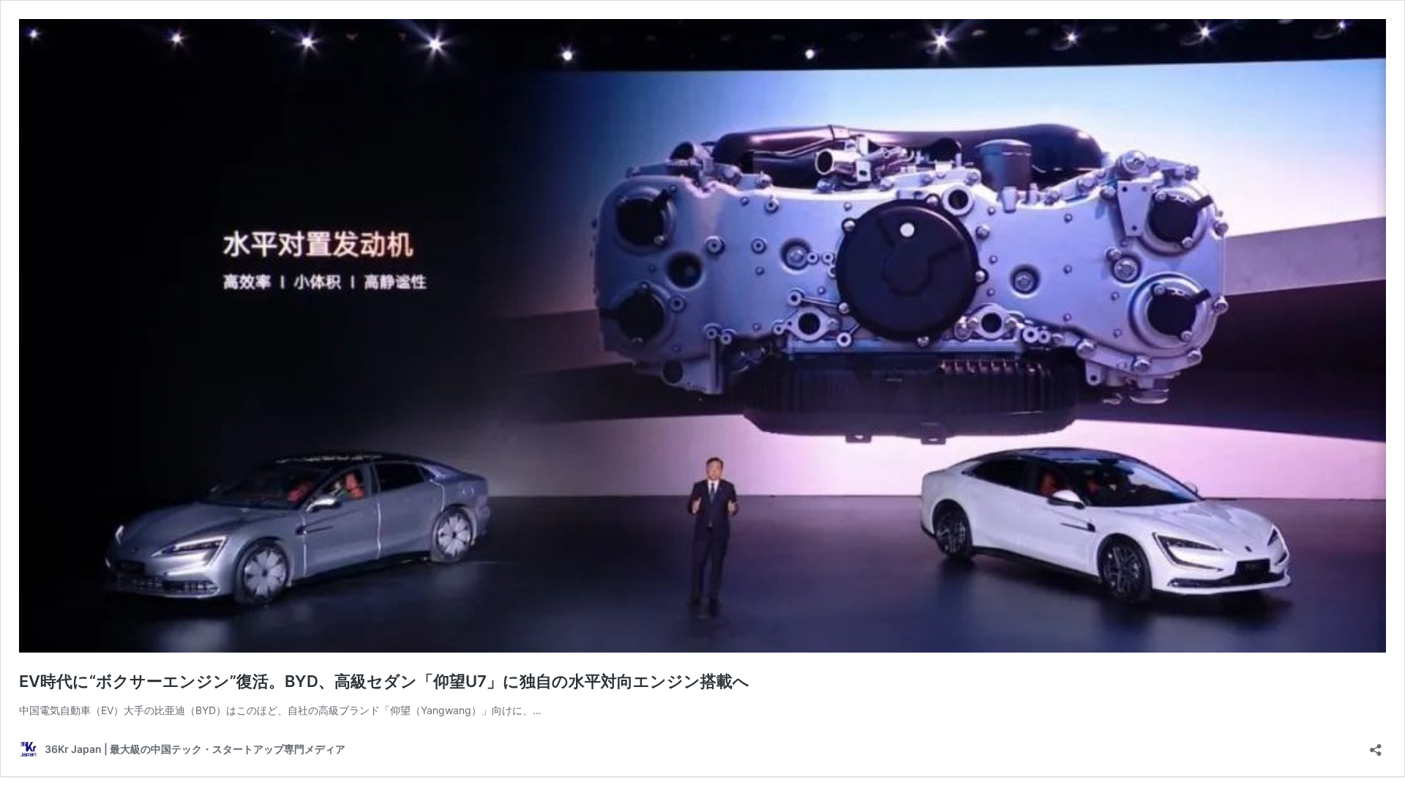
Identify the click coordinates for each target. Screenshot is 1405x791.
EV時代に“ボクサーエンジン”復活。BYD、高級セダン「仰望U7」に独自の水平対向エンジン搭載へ (384, 681)
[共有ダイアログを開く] (1375, 745)
